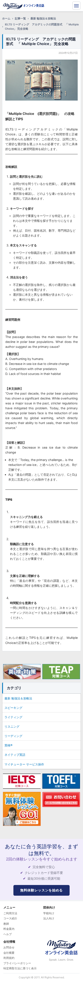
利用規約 (8, 958)
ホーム (6, 18)
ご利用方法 (10, 913)
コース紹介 (10, 918)
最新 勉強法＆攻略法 (43, 18)
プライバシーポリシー (17, 963)
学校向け (48, 913)
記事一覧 (20, 18)
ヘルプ (7, 934)
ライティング (13, 717)
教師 (6, 923)
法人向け (48, 918)
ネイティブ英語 (14, 754)
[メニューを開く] (76, 5)
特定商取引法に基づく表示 (20, 968)
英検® (8, 745)
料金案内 (8, 928)
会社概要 (8, 952)
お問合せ (8, 947)
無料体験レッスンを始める (41, 890)
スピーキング (13, 707)
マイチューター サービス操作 (24, 764)
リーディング (13, 736)
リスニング (11, 726)
